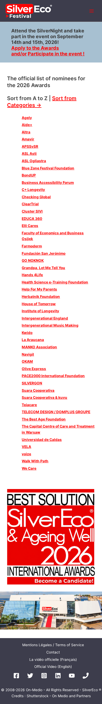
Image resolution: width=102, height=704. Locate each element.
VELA (26, 447)
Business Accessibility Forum (48, 182)
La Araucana (33, 340)
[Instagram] (44, 676)
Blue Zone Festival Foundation (48, 168)
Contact (53, 652)
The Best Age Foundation (44, 419)
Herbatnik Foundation (41, 296)
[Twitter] (30, 676)
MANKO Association (39, 347)
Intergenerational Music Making (50, 325)
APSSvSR (30, 146)
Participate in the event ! (56, 53)
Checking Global (36, 197)
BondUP (29, 175)
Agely (27, 118)
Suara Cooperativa (38, 390)
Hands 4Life (32, 275)
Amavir (28, 139)
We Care (29, 468)
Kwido (27, 333)
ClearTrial (30, 204)
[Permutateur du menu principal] (91, 10)
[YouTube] (72, 676)
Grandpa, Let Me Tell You (43, 268)
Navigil (28, 354)
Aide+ (27, 125)
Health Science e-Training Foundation (55, 282)
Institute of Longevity (40, 311)
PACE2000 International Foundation (53, 376)
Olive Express (34, 369)
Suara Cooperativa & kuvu (44, 397)
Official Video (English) (53, 667)
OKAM (27, 361)
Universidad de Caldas (42, 440)
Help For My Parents (39, 289)
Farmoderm (32, 246)
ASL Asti (29, 153)
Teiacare (29, 405)
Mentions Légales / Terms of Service (53, 645)
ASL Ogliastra (34, 161)
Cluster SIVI (32, 211)
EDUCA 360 (32, 219)
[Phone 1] (86, 676)
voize (26, 454)
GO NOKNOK (33, 260)
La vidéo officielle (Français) (53, 659)
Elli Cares (30, 226)
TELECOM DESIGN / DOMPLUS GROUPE (56, 412)
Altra (26, 132)
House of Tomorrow (39, 304)
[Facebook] (16, 676)
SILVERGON (32, 383)
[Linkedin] (58, 676)
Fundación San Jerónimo (43, 253)
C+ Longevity (33, 190)
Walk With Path (35, 461)
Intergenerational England (45, 318)
